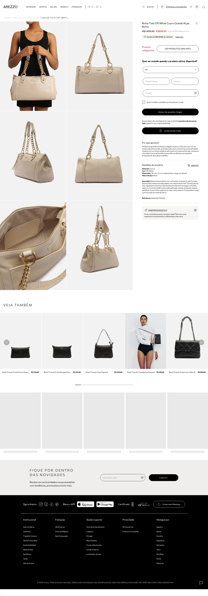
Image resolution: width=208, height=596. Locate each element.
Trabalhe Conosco (30, 536)
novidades (31, 7)
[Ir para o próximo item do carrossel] (201, 342)
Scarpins (159, 536)
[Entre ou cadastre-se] (197, 7)
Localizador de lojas (93, 554)
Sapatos (43, 7)
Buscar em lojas (173, 131)
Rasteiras (159, 563)
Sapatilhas (160, 540)
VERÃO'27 (64, 7)
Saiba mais (179, 37)
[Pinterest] (57, 504)
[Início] (10, 7)
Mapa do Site (28, 550)
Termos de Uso (127, 527)
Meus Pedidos (91, 540)
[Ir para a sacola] (203, 7)
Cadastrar (163, 478)
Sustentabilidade (29, 545)
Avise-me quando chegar (170, 112)
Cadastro (89, 531)
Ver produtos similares (178, 48)
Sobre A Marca (28, 527)
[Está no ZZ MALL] (144, 504)
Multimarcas (60, 527)
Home (8, 18)
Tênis (158, 550)
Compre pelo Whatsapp (171, 504)
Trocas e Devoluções (94, 545)
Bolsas (53, 7)
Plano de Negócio (61, 531)
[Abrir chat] (201, 583)
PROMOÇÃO (77, 7)
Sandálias (160, 554)
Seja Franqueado (61, 536)
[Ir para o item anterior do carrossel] (6, 342)
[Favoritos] (191, 7)
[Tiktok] (51, 504)
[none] (142, 477)
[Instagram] (41, 504)
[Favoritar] (197, 23)
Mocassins (160, 545)
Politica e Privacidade (130, 531)
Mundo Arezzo (28, 563)
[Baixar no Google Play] (105, 504)
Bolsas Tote (32, 18)
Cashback (27, 531)
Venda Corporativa (30, 540)
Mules (158, 559)
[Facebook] (46, 504)
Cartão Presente (92, 550)
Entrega (89, 536)
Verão (25, 559)
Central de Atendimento (95, 527)
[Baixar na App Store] (85, 504)
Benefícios (27, 554)
